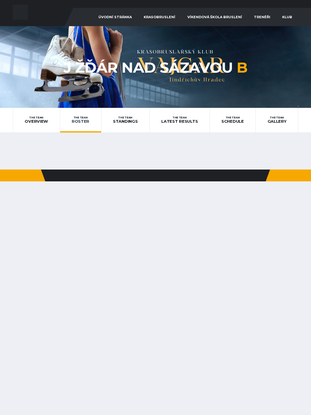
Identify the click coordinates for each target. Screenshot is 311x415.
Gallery (277, 120)
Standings (125, 120)
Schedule (232, 120)
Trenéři (262, 17)
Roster (80, 120)
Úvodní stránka (115, 17)
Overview (36, 120)
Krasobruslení (159, 17)
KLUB (287, 17)
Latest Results (179, 120)
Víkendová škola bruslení (214, 17)
